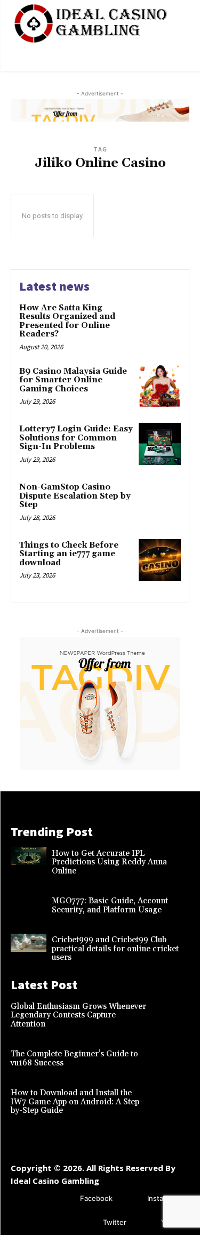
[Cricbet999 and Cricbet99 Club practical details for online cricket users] (28, 943)
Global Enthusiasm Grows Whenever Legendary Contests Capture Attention (78, 1015)
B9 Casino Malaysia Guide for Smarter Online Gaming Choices (73, 380)
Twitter (114, 1222)
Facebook (96, 1198)
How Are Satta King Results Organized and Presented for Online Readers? (67, 321)
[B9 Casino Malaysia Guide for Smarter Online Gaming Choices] (160, 386)
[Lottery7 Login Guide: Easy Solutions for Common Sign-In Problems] (160, 444)
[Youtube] (145, 1223)
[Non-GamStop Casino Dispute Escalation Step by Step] (160, 502)
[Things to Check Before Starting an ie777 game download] (160, 560)
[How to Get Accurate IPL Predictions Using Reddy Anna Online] (28, 856)
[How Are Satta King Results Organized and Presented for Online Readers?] (160, 323)
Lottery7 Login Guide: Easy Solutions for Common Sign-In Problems (76, 438)
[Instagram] (131, 1199)
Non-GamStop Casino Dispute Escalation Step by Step (75, 496)
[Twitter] (87, 1223)
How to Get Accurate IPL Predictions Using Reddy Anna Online (109, 862)
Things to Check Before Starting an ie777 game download (68, 554)
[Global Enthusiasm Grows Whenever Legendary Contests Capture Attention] (171, 1009)
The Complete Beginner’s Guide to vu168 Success (74, 1058)
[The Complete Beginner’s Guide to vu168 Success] (171, 1057)
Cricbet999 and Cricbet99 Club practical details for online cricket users (115, 949)
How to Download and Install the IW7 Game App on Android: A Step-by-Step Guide (76, 1102)
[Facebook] (64, 1199)
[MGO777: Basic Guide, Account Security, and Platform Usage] (28, 904)
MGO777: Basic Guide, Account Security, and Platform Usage (110, 905)
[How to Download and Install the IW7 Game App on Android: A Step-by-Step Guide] (171, 1096)
